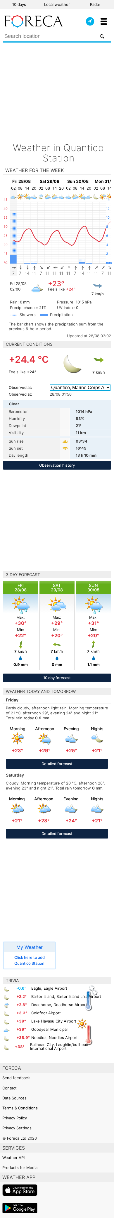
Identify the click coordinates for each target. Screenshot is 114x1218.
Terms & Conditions (20, 1108)
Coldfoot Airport (46, 1012)
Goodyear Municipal (49, 1029)
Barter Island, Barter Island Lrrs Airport (66, 996)
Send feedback (16, 1077)
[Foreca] (33, 26)
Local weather (57, 4)
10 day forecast (57, 677)
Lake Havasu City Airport (53, 1021)
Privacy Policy (14, 1118)
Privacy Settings (17, 1128)
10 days (19, 4)
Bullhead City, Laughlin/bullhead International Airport (59, 1046)
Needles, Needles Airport (54, 1037)
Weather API (13, 1157)
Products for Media (19, 1167)
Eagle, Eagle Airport (49, 988)
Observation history (57, 465)
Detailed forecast (57, 763)
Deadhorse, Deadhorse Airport (59, 1004)
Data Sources (14, 1098)
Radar (95, 4)
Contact (9, 1088)
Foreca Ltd (16, 1138)
